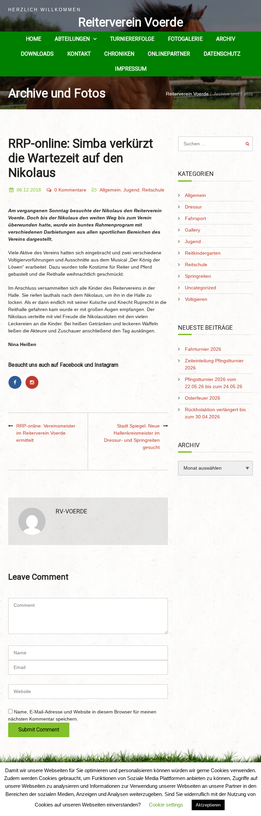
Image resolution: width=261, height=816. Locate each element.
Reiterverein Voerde (130, 22)
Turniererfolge (132, 39)
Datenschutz (222, 54)
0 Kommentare (70, 190)
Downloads (37, 54)
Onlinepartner (169, 54)
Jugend (131, 190)
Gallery (192, 230)
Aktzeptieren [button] (208, 805)
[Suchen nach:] (215, 143)
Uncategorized (200, 287)
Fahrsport (195, 218)
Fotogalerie (185, 39)
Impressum (130, 69)
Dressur (193, 207)
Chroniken (119, 54)
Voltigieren (196, 299)
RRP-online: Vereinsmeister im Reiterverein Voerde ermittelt (45, 433)
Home (33, 39)
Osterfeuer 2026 (202, 398)
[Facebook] (16, 382)
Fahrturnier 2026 (203, 349)
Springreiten (198, 276)
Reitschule (153, 190)
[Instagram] (33, 382)
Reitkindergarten (203, 253)
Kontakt (79, 54)
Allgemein (110, 190)
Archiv (225, 39)
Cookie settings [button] (166, 805)
